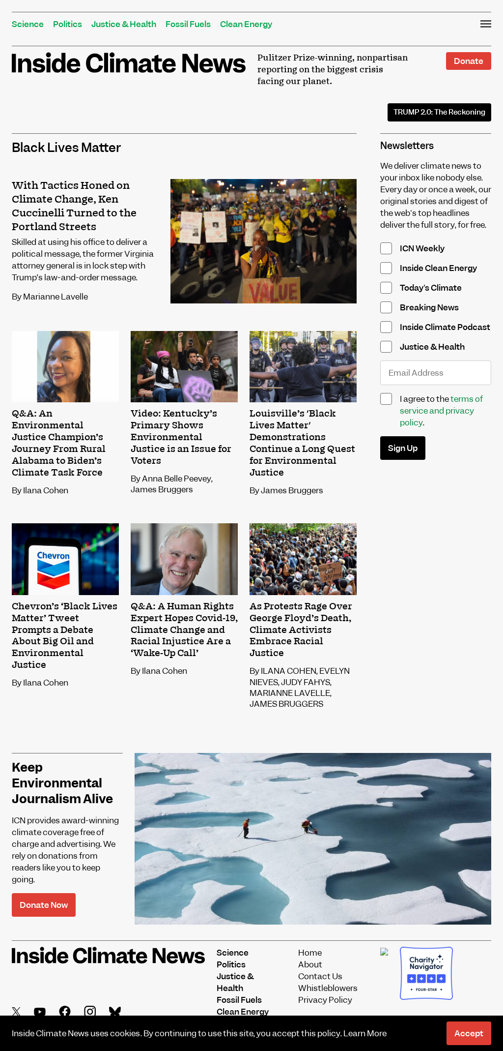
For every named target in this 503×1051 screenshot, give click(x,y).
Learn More (365, 1033)
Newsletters (407, 146)
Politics (67, 24)
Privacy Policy (325, 999)
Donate (468, 61)
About (310, 964)
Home (310, 952)
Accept (468, 1033)
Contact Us (320, 976)
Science (28, 24)
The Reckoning (439, 112)
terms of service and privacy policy (441, 410)
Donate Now (44, 905)
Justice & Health (123, 24)
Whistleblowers (328, 988)
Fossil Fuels (188, 24)
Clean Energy (246, 24)
